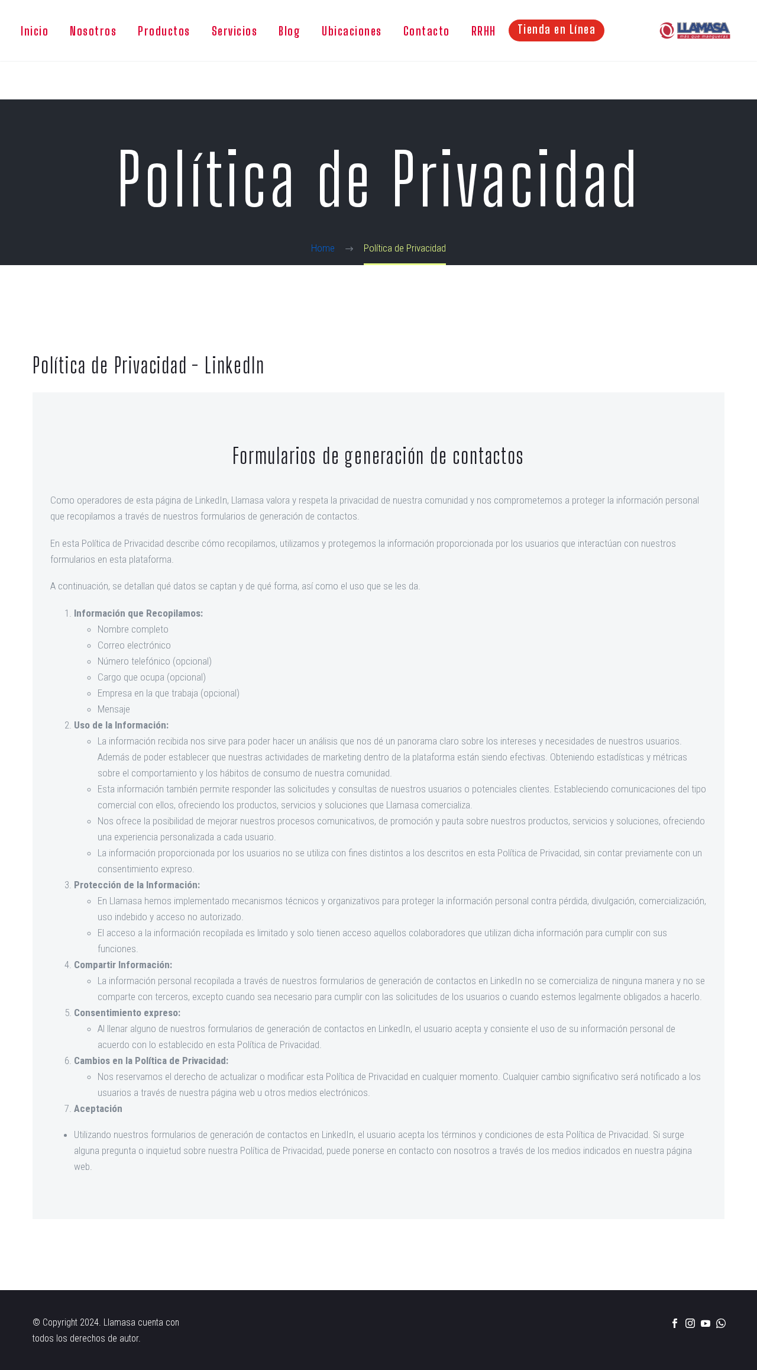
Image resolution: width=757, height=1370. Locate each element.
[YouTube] (705, 1323)
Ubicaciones (352, 31)
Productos (164, 31)
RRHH (483, 31)
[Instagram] (690, 1323)
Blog (289, 31)
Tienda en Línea (556, 29)
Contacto (426, 31)
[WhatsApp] (721, 1323)
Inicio (34, 31)
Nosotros (93, 31)
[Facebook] (675, 1323)
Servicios (235, 31)
